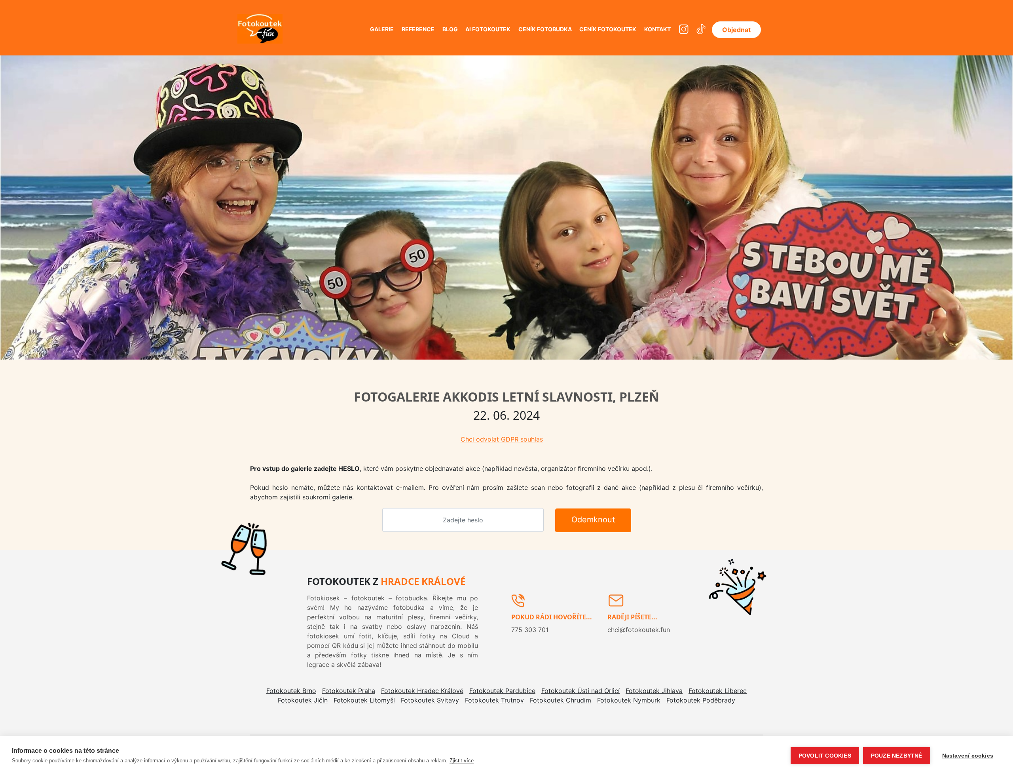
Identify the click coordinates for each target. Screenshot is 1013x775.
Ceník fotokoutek (607, 29)
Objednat (736, 30)
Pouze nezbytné (896, 756)
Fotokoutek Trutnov (494, 700)
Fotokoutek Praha (348, 691)
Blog (450, 29)
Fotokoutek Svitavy (430, 700)
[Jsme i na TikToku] (701, 29)
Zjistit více (462, 761)
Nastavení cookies (967, 756)
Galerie (382, 29)
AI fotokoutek (487, 29)
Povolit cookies (825, 756)
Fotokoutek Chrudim (560, 700)
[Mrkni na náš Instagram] (684, 29)
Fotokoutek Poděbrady (700, 700)
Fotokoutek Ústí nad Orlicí (580, 691)
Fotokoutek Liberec (718, 691)
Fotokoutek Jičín (303, 700)
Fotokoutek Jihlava (654, 691)
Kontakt (657, 29)
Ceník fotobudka (545, 29)
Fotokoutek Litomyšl (364, 700)
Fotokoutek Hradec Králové (422, 691)
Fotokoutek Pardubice (502, 691)
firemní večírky (453, 617)
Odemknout (593, 519)
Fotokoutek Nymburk (628, 700)
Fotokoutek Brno (291, 691)
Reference (418, 29)
